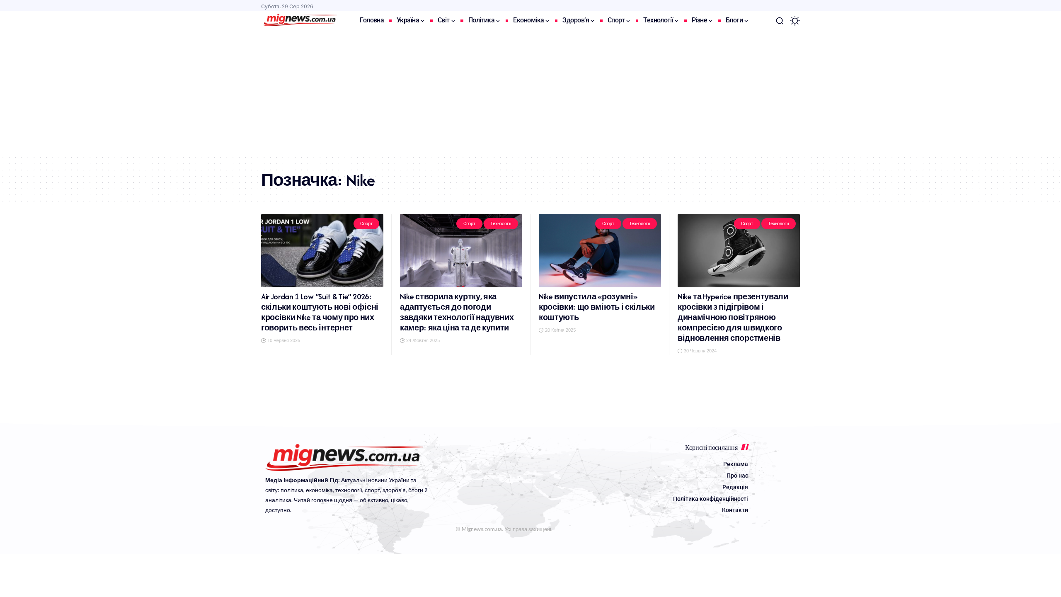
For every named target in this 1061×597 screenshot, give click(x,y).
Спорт (366, 223)
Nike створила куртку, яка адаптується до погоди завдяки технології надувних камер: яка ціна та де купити (457, 312)
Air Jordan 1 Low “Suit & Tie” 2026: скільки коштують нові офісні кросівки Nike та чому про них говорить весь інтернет (319, 312)
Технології (500, 223)
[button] (779, 20)
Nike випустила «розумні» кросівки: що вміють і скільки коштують (597, 307)
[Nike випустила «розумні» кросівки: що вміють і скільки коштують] (600, 250)
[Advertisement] (530, 92)
